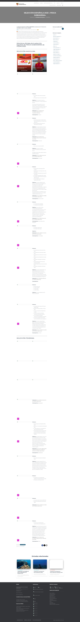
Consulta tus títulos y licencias (20, 599)
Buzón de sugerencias (19, 594)
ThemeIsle (62, 620)
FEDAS (54, 46)
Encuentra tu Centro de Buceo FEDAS (21, 600)
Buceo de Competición (53, 600)
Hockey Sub (51, 602)
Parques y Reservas (56, 57)
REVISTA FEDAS (59, 5)
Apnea (51, 601)
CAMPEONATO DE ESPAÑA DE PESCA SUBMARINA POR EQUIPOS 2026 (23, 572)
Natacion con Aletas (52, 596)
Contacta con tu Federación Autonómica (22, 601)
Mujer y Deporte (55, 52)
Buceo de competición (56, 36)
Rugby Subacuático (56, 63)
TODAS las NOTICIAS (52, 5)
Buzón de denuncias (19, 592)
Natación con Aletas (56, 54)
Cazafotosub (55, 41)
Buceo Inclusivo (55, 39)
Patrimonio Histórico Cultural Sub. (54, 604)
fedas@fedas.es (18, 590)
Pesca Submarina (22, 544)
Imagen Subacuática (56, 49)
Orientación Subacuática (57, 55)
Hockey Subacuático (56, 47)
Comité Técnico (55, 44)
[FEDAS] (21, 4)
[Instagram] (18, 113)
